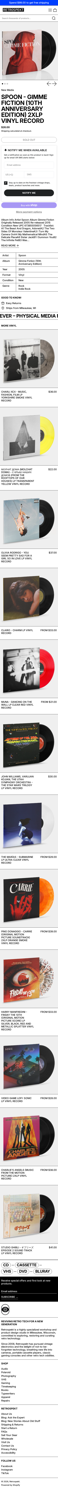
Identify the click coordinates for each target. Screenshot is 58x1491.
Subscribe (8, 1296)
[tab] (2, 83)
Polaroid (6, 1372)
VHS (3, 1379)
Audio (4, 1368)
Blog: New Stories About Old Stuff (20, 1421)
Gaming (5, 1383)
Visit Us (5, 1442)
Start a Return (9, 1428)
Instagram (7, 1469)
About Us (6, 1413)
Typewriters (8, 1393)
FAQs (4, 1431)
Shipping (5, 131)
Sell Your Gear (9, 1435)
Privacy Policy (9, 1449)
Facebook (7, 1466)
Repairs (5, 1400)
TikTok (5, 1473)
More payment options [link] (29, 211)
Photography (8, 1376)
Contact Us (7, 1445)
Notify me (29, 193)
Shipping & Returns (12, 1424)
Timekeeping (8, 1386)
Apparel (5, 1397)
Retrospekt (14, 1481)
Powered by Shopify (10, 1485)
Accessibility (8, 1452)
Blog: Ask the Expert (13, 1417)
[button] (55, 10)
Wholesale (7, 1438)
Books (4, 1390)
